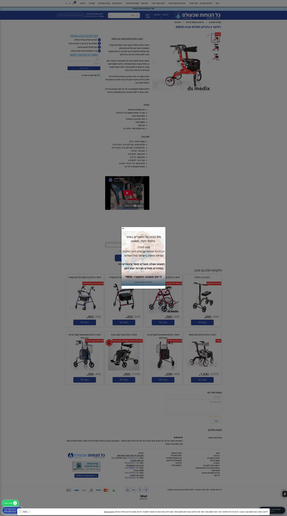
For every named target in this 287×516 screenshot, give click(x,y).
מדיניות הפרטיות (109, 512)
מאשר (25, 512)
